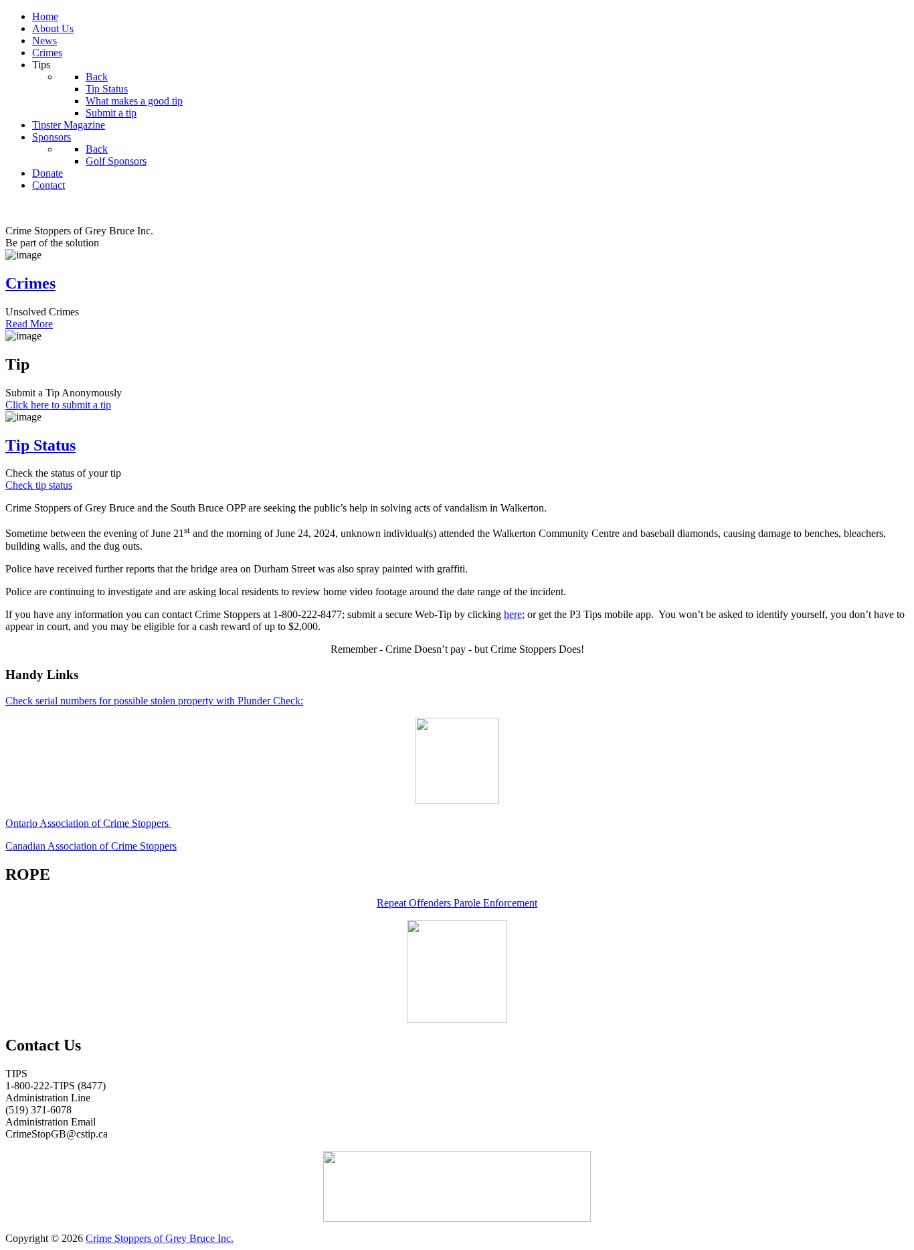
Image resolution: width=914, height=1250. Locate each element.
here (513, 614)
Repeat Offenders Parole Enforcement (457, 903)
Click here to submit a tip (58, 404)
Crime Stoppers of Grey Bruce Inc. (160, 1238)
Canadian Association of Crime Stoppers (91, 846)
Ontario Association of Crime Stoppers (88, 823)
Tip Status (40, 445)
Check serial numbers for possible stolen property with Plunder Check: (154, 700)
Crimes (30, 283)
